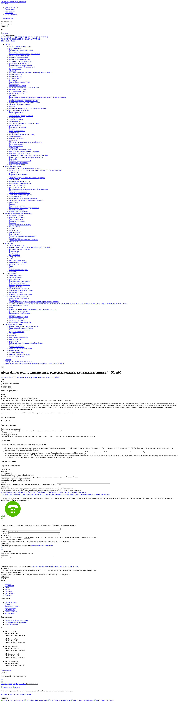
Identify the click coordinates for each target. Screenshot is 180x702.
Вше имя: (4, 529)
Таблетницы (13, 176)
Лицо (11, 266)
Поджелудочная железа (17, 127)
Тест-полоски (14, 180)
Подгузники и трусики (17, 283)
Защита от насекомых (16, 245)
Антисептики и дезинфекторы (20, 46)
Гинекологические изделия (18, 311)
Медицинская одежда (16, 318)
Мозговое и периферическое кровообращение (25, 142)
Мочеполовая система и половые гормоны (24, 87)
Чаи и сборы (13, 230)
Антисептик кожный (16, 356)
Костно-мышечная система (18, 91)
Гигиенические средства (13, 324)
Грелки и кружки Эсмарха (18, 211)
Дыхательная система (16, 93)
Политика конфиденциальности (16, 620)
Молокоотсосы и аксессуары (19, 288)
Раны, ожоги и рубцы (17, 206)
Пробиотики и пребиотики (18, 163)
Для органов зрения (16, 118)
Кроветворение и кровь (17, 89)
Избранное (9, 13)
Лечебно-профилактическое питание (22, 236)
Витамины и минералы (17, 86)
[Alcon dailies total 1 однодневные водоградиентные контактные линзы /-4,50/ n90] (30, 377)
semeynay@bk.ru (6, 684)
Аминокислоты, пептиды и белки (21, 116)
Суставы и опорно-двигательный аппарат (24, 123)
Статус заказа (10, 11)
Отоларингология (15, 196)
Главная (8, 360)
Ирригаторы (13, 341)
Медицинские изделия (13, 166)
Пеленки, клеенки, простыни (19, 285)
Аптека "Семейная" (12, 7)
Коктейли (12, 223)
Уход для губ (13, 253)
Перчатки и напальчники (18, 174)
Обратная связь (6, 671)
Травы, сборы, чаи (15, 114)
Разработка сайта (32, 684)
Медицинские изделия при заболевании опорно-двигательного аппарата (35, 170)
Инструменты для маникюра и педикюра (23, 326)
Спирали (12, 204)
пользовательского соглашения (42, 566)
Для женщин (13, 148)
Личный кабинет (11, 602)
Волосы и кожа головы (17, 260)
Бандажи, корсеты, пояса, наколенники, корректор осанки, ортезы (32, 309)
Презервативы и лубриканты (19, 181)
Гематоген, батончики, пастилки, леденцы (24, 151)
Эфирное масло (14, 257)
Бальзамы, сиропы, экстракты (19, 153)
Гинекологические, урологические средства (24, 168)
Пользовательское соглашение (15, 622)
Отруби (12, 228)
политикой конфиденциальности (66, 566)
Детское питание (15, 241)
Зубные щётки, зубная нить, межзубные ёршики (26, 343)
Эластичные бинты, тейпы (18, 305)
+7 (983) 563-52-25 (19, 684)
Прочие (12, 106)
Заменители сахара (16, 219)
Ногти (11, 268)
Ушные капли (14, 84)
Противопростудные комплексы (20, 65)
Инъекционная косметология (19, 249)
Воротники (13, 300)
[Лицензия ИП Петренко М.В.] (82, 700)
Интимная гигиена (16, 345)
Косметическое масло (16, 264)
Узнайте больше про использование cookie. (16, 694)
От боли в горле (15, 78)
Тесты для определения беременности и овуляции (27, 178)
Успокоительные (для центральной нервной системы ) (28, 155)
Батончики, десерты (16, 215)
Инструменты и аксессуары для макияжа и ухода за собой (29, 247)
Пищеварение (14, 133)
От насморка (13, 80)
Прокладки (13, 335)
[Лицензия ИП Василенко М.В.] (36, 700)
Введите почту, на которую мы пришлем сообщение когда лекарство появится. (29, 484)
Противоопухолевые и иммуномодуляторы (24, 103)
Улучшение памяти (16, 119)
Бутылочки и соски (16, 292)
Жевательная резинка (16, 217)
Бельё (11, 307)
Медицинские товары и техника (16, 296)
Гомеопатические (15, 48)
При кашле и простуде (17, 164)
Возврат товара (10, 608)
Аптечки (12, 315)
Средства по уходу (15, 275)
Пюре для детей (14, 234)
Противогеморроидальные (18, 57)
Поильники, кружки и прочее (19, 281)
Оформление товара (12, 606)
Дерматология (14, 95)
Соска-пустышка (15, 277)
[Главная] (4, 3)
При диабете (13, 159)
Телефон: (4, 531)
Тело (10, 258)
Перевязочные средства (17, 187)
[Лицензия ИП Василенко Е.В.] (12, 700)
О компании (9, 586)
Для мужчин (13, 140)
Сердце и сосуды (15, 125)
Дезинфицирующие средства (19, 354)
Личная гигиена (15, 339)
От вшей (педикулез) (16, 352)
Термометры (13, 172)
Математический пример (10, 539)
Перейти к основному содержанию (13, 2)
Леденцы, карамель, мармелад (20, 225)
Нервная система (15, 69)
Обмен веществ (14, 121)
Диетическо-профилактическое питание (23, 240)
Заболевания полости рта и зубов (21, 50)
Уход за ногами (14, 255)
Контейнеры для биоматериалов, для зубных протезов (28, 189)
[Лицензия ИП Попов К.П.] (104, 700)
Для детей (12, 272)
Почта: (3, 533)
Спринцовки (13, 202)
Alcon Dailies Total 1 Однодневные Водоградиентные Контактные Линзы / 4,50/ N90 (35, 363)
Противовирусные (15, 74)
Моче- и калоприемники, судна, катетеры (24, 208)
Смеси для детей (15, 232)
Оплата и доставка (11, 611)
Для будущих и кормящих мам (20, 149)
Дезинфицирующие (12, 350)
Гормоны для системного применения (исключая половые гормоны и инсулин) (37, 97)
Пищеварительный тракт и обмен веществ (24, 99)
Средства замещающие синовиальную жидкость (26, 200)
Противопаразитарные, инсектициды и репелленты (27, 108)
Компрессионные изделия (18, 317)
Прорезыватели (14, 279)
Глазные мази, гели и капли (19, 63)
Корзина (8, 604)
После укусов (14, 251)
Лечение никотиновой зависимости (22, 67)
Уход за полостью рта (16, 332)
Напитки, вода (14, 226)
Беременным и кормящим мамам (20, 294)
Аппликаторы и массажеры (19, 298)
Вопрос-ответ (10, 613)
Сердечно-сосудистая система (19, 104)
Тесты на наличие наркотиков (19, 193)
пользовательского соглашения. (42, 546)
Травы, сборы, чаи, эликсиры (19, 82)
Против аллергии (15, 76)
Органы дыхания (15, 136)
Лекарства (8, 44)
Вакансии (8, 591)
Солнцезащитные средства (18, 270)
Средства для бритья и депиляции (21, 328)
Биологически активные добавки (17, 110)
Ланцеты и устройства (17, 185)
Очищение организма (17, 131)
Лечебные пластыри (16, 210)
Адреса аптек (9, 9)
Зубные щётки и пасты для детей (21, 290)
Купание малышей (15, 287)
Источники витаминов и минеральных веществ (26, 157)
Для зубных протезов (16, 347)
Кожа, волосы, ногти (16, 112)
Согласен (5, 698)
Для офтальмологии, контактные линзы (23, 198)
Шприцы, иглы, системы (18, 191)
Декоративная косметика (18, 262)
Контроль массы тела (16, 144)
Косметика (9, 243)
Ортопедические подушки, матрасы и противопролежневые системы (34, 302)
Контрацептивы (15, 52)
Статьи (7, 587)
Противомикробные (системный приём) (23, 101)
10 (14, 41)
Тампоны (12, 334)
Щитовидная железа (16, 138)
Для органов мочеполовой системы (21, 134)
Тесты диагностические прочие (20, 195)
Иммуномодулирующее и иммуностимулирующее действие (30, 72)
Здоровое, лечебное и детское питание (18, 213)
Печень (11, 129)
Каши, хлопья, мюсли (17, 221)
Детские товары (10, 273)
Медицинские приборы (17, 320)
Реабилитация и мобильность (19, 313)
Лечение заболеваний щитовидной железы (24, 54)
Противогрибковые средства (19, 59)
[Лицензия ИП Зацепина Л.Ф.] (59, 700)
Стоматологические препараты (20, 61)
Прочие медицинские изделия (20, 183)
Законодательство (11, 624)
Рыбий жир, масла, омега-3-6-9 (20, 161)
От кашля (12, 71)
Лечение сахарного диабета (19, 56)
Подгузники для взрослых (18, 337)
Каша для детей (14, 238)
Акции (7, 589)
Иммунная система (16, 146)
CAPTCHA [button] (7, 536)
